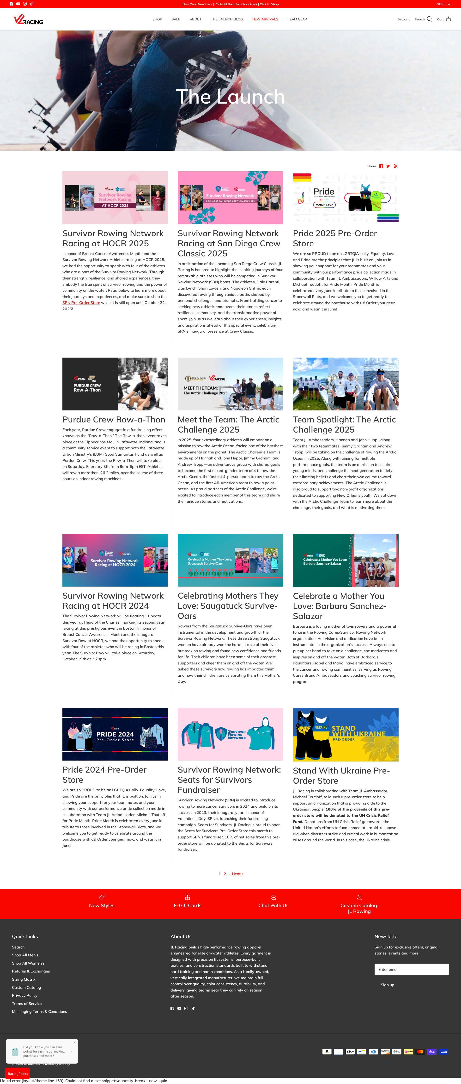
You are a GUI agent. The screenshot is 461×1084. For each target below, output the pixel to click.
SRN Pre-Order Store (81, 302)
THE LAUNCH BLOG (227, 19)
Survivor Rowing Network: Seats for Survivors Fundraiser (229, 779)
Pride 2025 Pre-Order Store (335, 238)
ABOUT (195, 19)
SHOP (157, 19)
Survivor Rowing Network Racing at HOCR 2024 (113, 600)
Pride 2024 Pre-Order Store (104, 774)
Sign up (387, 984)
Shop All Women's (28, 963)
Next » (237, 873)
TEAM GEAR (297, 19)
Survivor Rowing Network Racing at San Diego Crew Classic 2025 (229, 243)
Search (18, 947)
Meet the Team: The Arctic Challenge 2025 (228, 424)
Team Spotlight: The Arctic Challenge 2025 (344, 424)
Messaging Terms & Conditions (39, 1011)
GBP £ (441, 4)
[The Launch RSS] (396, 166)
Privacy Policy (24, 995)
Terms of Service (27, 1003)
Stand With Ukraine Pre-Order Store (341, 775)
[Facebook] (11, 4)
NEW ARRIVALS (265, 19)
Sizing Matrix (24, 979)
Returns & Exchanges (31, 971)
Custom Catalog (26, 987)
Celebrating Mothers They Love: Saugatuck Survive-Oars (228, 605)
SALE (176, 19)
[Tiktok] (31, 4)
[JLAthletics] (28, 19)
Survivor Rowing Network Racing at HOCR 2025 (113, 238)
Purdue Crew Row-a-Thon (113, 419)
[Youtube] (18, 4)
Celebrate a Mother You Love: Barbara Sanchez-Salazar (340, 605)
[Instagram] (25, 4)
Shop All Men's (25, 955)
